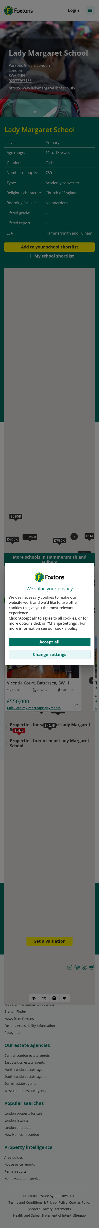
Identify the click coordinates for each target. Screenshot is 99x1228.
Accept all (49, 642)
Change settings (49, 654)
